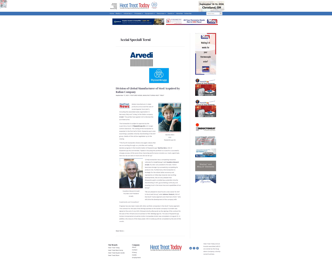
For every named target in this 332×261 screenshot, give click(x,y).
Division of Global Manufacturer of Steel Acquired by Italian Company (148, 90)
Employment (136, 257)
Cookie (134, 255)
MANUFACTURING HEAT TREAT (153, 95)
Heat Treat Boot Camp (115, 250)
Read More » (120, 231)
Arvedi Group (157, 162)
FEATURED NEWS (136, 95)
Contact (134, 250)
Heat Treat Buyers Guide (116, 253)
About (134, 247)
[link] (112, 13)
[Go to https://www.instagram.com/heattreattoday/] (197, 248)
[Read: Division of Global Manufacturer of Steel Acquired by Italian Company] (150, 67)
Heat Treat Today (114, 247)
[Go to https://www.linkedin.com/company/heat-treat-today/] (190, 248)
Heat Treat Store (113, 255)
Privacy (134, 252)
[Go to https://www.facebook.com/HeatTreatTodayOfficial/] (194, 248)
